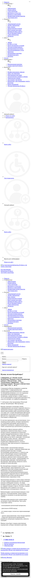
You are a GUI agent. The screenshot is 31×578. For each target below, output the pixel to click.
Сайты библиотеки (13, 34)
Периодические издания (15, 28)
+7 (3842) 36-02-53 (8, 539)
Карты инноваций (13, 84)
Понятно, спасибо (15, 574)
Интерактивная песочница (15, 48)
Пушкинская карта (13, 55)
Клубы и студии (12, 44)
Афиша (10, 42)
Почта (4, 359)
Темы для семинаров (14, 73)
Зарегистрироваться (8, 370)
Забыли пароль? (6, 364)
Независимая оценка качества (16, 16)
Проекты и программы (14, 14)
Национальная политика (15, 64)
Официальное (12, 8)
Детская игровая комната (15, 47)
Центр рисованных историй (16, 45)
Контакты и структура (14, 13)
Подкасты (10, 36)
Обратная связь (8, 545)
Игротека (10, 56)
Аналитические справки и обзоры (18, 76)
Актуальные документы (15, 79)
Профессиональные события (16, 72)
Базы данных (11, 27)
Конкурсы (11, 51)
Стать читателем (12, 11)
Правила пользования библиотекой (14, 542)
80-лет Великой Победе (14, 33)
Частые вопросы (9, 544)
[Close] (29, 1)
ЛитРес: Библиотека (13, 25)
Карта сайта (7, 144)
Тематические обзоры (14, 78)
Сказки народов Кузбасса (15, 65)
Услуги (6, 58)
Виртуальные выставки (14, 30)
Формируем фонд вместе (15, 31)
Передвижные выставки (15, 75)
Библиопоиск (10, 117)
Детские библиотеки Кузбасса (16, 86)
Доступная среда (12, 17)
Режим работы (12, 10)
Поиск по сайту (10, 115)
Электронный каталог (14, 24)
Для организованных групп (16, 50)
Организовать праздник (15, 53)
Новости (6, 2)
